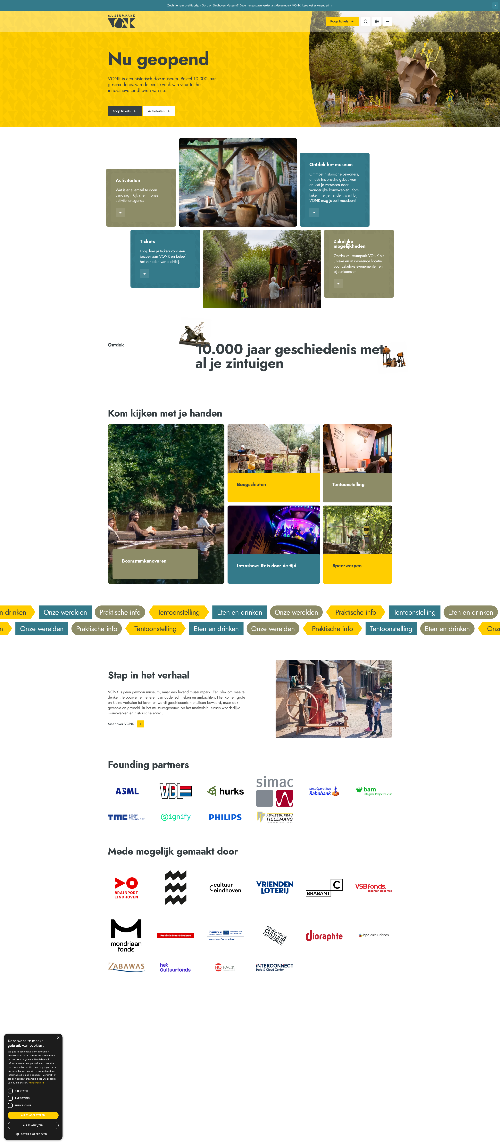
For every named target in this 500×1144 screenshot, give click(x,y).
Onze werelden (61, 612)
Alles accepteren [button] (33, 1115)
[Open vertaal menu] (376, 22)
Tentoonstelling (348, 484)
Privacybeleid (36, 1082)
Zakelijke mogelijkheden (349, 243)
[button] (33, 1134)
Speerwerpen (347, 565)
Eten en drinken (235, 612)
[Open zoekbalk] (365, 22)
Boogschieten (251, 484)
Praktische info (116, 612)
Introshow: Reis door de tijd (266, 565)
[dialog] (33, 1087)
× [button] (58, 1037)
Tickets (147, 241)
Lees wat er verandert (315, 5)
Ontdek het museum (331, 164)
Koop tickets (339, 22)
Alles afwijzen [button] (33, 1125)
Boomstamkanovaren (144, 560)
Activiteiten (128, 180)
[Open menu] (387, 22)
